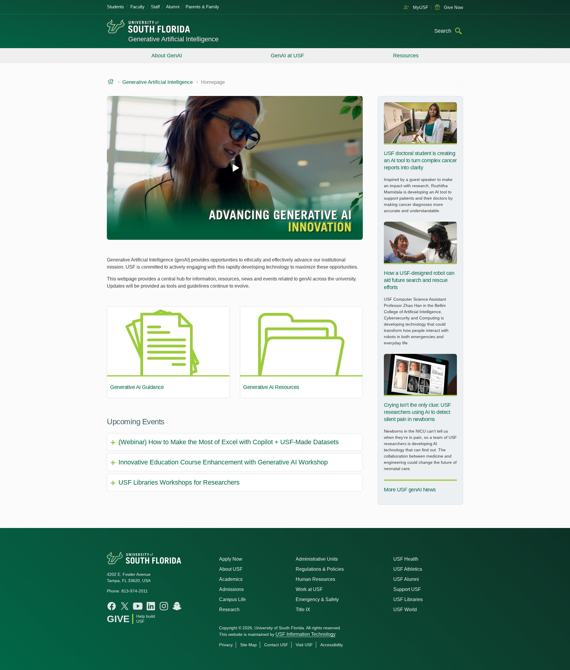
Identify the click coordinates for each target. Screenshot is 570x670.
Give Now (453, 7)
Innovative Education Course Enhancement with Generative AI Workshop (223, 462)
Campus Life (232, 599)
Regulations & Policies (320, 569)
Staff (155, 6)
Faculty (137, 6)
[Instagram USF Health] (164, 606)
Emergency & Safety (317, 599)
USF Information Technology (305, 634)
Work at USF (309, 589)
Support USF (407, 589)
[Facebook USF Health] (111, 606)
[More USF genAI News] (420, 489)
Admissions (231, 589)
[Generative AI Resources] (301, 352)
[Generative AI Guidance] (168, 352)
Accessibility (331, 644)
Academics (231, 579)
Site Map (248, 644)
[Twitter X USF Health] (124, 606)
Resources (406, 56)
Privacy (226, 644)
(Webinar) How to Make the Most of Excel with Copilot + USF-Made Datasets (228, 442)
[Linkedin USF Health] (151, 606)
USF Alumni (406, 579)
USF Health (405, 559)
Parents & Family (202, 6)
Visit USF (304, 644)
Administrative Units (317, 559)
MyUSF (420, 7)
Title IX (303, 609)
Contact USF (276, 644)
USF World (405, 609)
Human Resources (315, 579)
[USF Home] (159, 26)
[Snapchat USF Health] (177, 606)
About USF (231, 569)
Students (115, 6)
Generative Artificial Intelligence (173, 39)
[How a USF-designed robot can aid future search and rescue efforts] (420, 286)
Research (229, 609)
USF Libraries (408, 599)
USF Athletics (407, 569)
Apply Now (230, 559)
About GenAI (166, 56)
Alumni (172, 6)
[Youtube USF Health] (137, 606)
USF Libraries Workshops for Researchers (179, 482)
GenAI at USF (287, 56)
